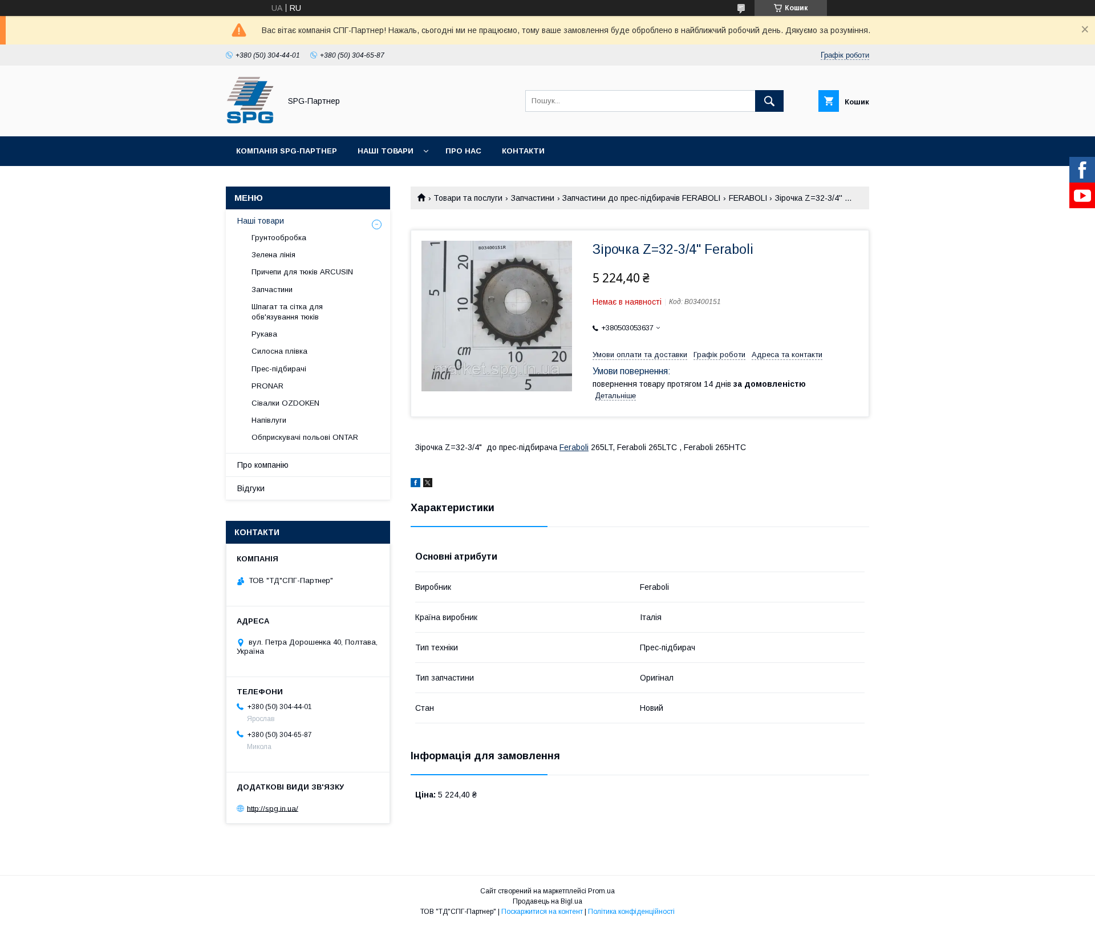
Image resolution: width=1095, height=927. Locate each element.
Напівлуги (269, 420)
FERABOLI (748, 198)
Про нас (463, 151)
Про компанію (263, 464)
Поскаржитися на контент (542, 912)
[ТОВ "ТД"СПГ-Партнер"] (250, 121)
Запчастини (532, 198)
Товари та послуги (467, 198)
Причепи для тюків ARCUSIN (302, 272)
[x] (427, 484)
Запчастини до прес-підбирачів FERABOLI (641, 198)
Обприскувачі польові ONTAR (305, 437)
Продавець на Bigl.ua (547, 901)
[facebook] (415, 484)
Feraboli (574, 447)
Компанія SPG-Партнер (286, 151)
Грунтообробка (279, 237)
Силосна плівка (279, 351)
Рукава (264, 334)
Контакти (523, 151)
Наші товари (385, 151)
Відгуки (251, 488)
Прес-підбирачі (279, 369)
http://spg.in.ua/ (272, 808)
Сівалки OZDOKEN (285, 403)
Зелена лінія (273, 254)
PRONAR (267, 386)
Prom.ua (601, 891)
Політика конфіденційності (631, 912)
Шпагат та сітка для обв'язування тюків (287, 311)
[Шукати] (769, 101)
